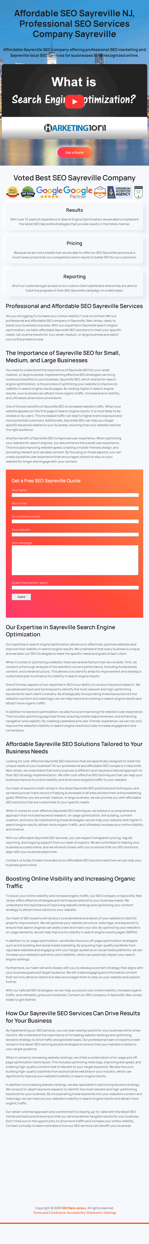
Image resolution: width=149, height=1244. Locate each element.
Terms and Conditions (49, 1212)
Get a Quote (75, 152)
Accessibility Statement (84, 1212)
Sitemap (110, 1212)
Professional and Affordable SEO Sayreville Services (74, 306)
